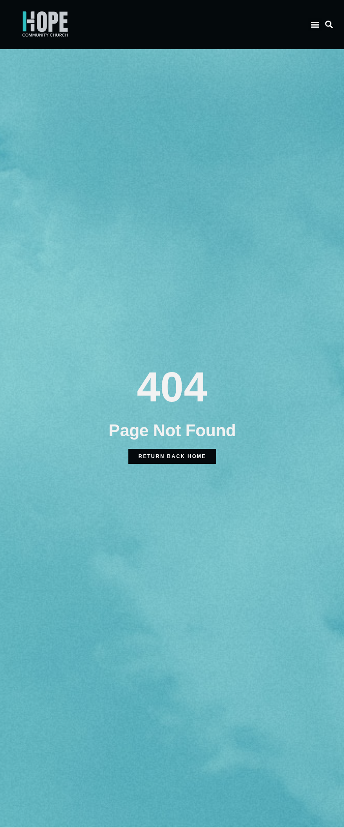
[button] (315, 24)
